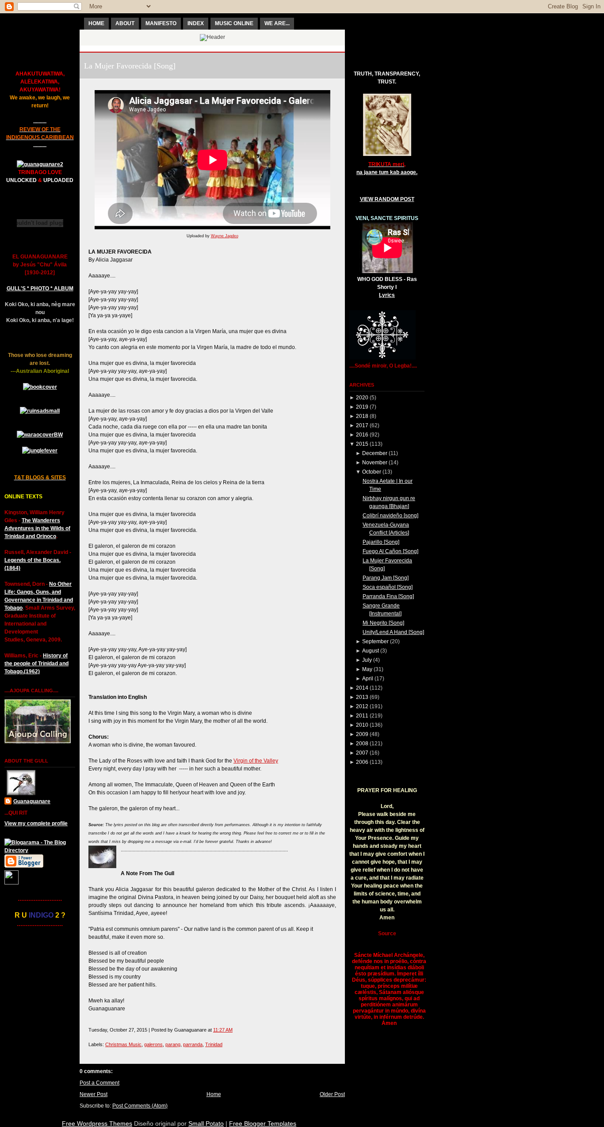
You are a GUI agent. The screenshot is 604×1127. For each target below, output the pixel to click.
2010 (362, 725)
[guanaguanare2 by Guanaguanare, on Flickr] (40, 164)
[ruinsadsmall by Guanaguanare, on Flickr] (40, 411)
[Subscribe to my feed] (11, 883)
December (374, 453)
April (367, 678)
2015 (362, 444)
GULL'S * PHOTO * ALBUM (40, 288)
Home (213, 1094)
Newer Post (93, 1094)
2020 (362, 398)
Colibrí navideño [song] (390, 515)
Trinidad (213, 1044)
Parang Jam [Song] (386, 578)
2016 (362, 435)
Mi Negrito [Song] (383, 623)
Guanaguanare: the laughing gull (212, 49)
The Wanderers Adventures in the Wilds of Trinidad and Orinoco (37, 528)
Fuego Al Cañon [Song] (390, 551)
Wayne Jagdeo (224, 236)
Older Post (332, 1094)
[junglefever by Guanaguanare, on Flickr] (39, 451)
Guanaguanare (31, 801)
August (370, 651)
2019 (362, 407)
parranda (193, 1044)
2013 (362, 697)
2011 (362, 716)
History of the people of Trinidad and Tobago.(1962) (36, 664)
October (371, 472)
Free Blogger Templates (262, 1123)
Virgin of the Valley (255, 761)
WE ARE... (277, 23)
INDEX (195, 23)
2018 (362, 416)
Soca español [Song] (388, 587)
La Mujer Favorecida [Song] (130, 65)
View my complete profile (36, 823)
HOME (96, 23)
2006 (362, 762)
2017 (362, 425)
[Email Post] (234, 1029)
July (367, 660)
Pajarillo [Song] (381, 542)
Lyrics (387, 295)
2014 (362, 688)
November (374, 462)
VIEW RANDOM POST (387, 199)
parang (172, 1044)
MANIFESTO (160, 23)
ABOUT (124, 23)
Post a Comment (99, 1083)
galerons (153, 1044)
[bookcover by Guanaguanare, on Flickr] (40, 387)
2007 (362, 753)
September (375, 641)
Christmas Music (123, 1044)
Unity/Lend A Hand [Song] (393, 632)
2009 (362, 734)
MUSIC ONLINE (234, 23)
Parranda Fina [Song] (388, 596)
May (367, 669)
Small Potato (206, 1123)
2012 (362, 706)
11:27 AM (223, 1029)
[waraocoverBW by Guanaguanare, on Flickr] (40, 435)
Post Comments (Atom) (140, 1106)
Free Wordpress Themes (97, 1123)
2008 (362, 743)
